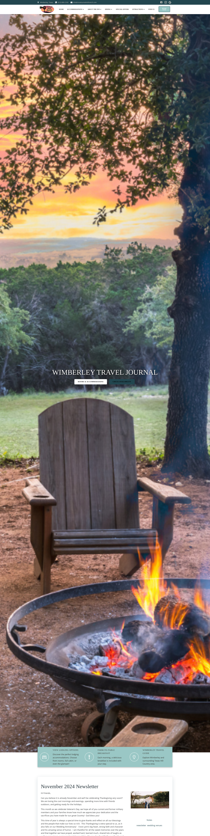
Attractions (137, 9)
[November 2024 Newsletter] (150, 799)
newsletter (141, 825)
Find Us (151, 9)
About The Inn (94, 9)
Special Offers (122, 9)
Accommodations (74, 9)
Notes (149, 820)
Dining (108, 9)
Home (61, 9)
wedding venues (154, 825)
